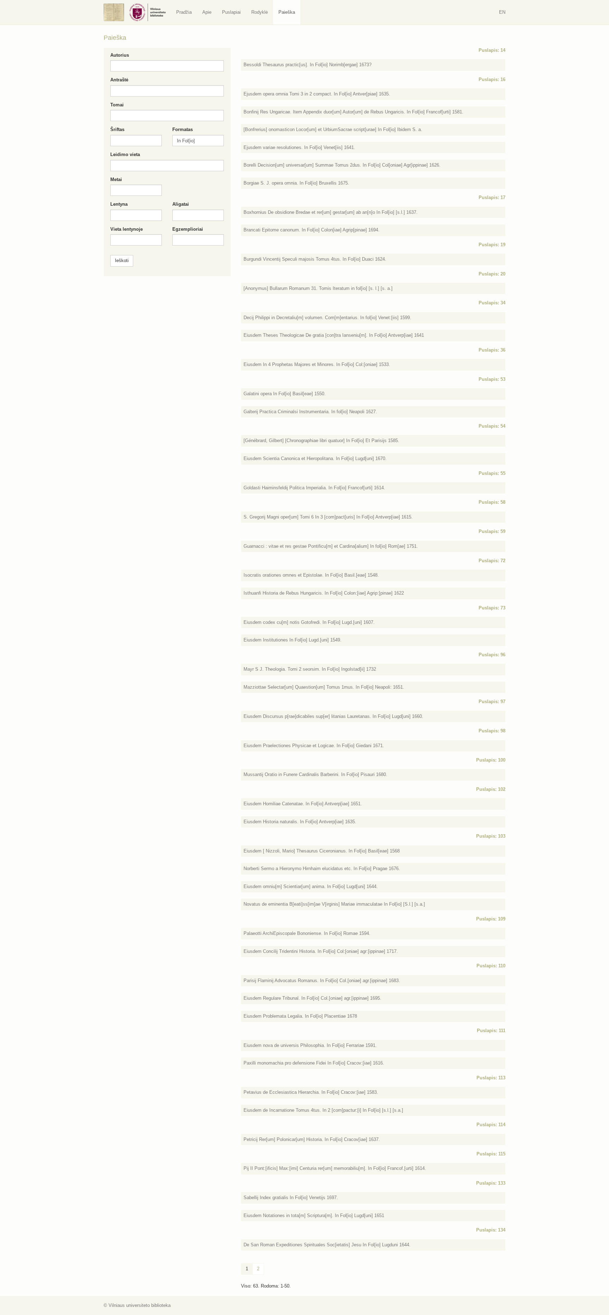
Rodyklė (259, 12)
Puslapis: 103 (490, 836)
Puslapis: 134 (490, 1230)
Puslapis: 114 (490, 1124)
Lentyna (119, 204)
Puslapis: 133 (490, 1183)
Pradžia (184, 12)
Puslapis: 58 (492, 502)
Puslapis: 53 (492, 379)
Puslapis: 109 (490, 919)
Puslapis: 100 (490, 760)
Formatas (182, 129)
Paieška (286, 12)
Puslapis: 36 (492, 350)
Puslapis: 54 (492, 426)
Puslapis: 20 (492, 274)
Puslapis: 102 (490, 789)
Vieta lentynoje (126, 229)
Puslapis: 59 (492, 531)
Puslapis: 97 (492, 701)
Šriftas (117, 129)
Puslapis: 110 (490, 965)
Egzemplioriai (187, 229)
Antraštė (119, 79)
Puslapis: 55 (492, 473)
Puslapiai (231, 12)
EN (502, 12)
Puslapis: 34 (492, 302)
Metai (116, 179)
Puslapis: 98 (492, 730)
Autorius (119, 55)
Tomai (117, 104)
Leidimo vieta (125, 154)
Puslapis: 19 (492, 244)
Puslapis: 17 (492, 197)
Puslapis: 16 (492, 79)
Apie (206, 12)
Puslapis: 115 (490, 1153)
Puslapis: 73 (492, 607)
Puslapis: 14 (492, 50)
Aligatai (180, 204)
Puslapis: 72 (492, 560)
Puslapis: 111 (491, 1030)
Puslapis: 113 (490, 1077)
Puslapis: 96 (492, 654)
